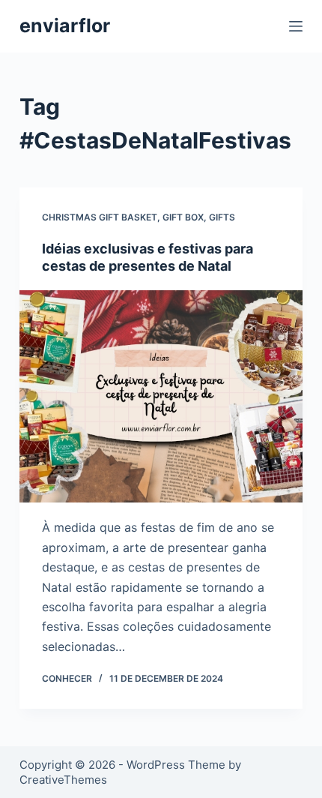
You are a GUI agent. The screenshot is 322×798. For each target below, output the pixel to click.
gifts (222, 217)
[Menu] (296, 26)
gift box (183, 217)
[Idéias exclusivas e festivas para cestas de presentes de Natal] (161, 396)
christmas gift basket (99, 217)
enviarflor (64, 25)
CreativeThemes (63, 779)
